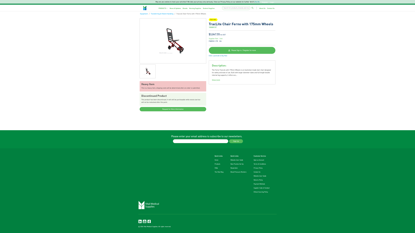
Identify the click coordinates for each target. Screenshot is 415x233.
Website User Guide (237, 160)
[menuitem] (163, 8)
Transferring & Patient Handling (162, 14)
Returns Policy (258, 180)
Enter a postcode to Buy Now (218, 56)
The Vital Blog (219, 172)
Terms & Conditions (260, 164)
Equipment (144, 14)
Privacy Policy (258, 168)
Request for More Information (173, 109)
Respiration (234, 168)
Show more (216, 80)
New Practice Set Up (237, 164)
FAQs (216, 168)
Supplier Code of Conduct (262, 188)
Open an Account (259, 160)
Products (217, 164)
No (259, 2)
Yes (256, 2)
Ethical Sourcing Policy (261, 192)
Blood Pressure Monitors (239, 172)
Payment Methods (259, 184)
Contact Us (257, 172)
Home (216, 160)
